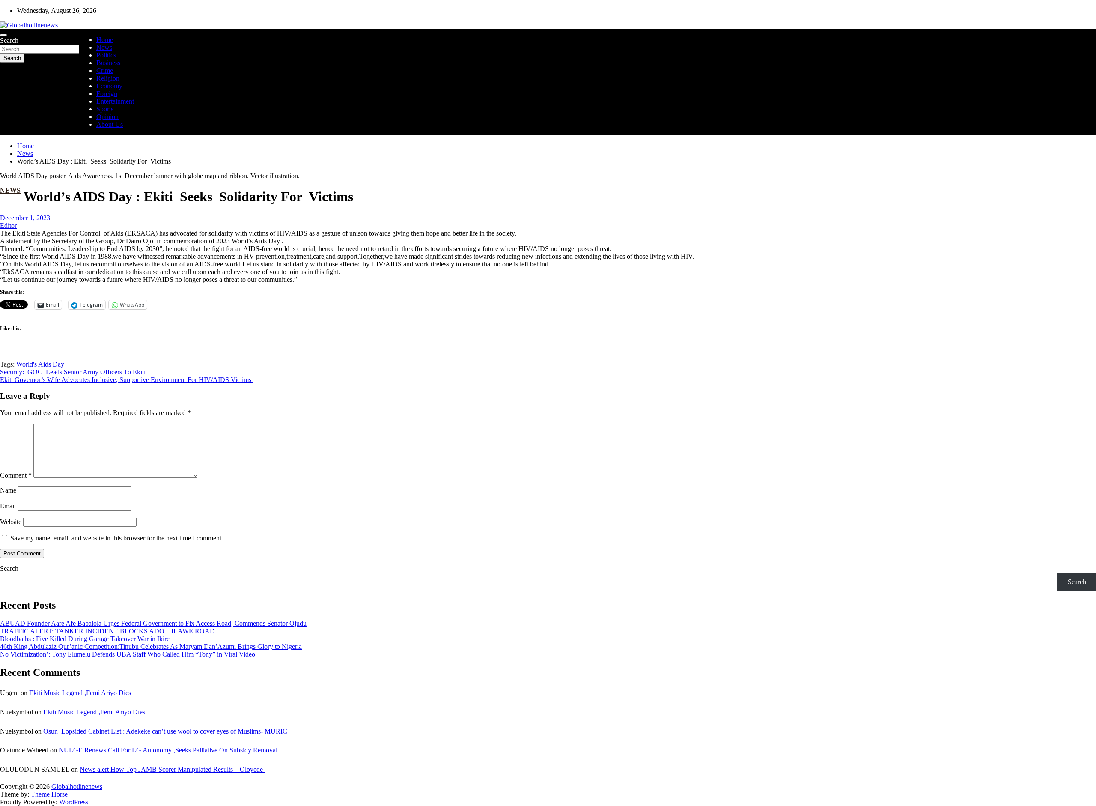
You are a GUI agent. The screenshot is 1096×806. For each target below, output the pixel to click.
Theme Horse (49, 794)
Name (8, 490)
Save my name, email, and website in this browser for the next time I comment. (116, 538)
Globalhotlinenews (76, 786)
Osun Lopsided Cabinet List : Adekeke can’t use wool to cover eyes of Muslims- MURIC (166, 731)
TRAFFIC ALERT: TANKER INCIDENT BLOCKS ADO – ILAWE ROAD (107, 631)
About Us (109, 124)
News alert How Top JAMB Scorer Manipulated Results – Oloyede (172, 769)
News (104, 47)
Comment (16, 475)
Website (10, 521)
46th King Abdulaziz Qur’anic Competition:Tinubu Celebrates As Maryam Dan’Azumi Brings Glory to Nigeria (151, 646)
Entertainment (115, 101)
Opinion (107, 116)
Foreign (106, 93)
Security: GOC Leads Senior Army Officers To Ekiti (73, 372)
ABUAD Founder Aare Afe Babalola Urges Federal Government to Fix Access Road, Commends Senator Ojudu (153, 623)
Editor (8, 225)
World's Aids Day (40, 364)
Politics (106, 55)
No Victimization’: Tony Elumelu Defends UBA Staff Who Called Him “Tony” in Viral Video (127, 654)
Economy (109, 86)
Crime (104, 70)
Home (104, 39)
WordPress (73, 802)
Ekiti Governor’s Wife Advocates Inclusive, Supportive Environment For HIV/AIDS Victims (126, 379)
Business (108, 62)
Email (8, 506)
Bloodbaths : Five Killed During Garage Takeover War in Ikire (85, 638)
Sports (104, 109)
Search (9, 40)
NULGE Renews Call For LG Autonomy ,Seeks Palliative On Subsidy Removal (169, 750)
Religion (107, 78)
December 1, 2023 (25, 217)
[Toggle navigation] (3, 35)
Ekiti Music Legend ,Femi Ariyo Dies (81, 692)
